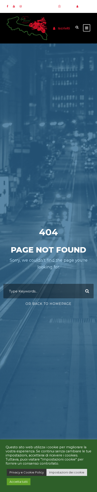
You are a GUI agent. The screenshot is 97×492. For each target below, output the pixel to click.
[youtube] (14, 6)
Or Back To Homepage (48, 304)
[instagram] (21, 6)
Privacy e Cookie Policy (26, 472)
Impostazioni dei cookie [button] (66, 472)
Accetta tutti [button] (18, 481)
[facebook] (7, 6)
